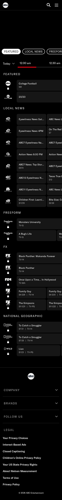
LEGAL (9, 429)
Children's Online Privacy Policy (22, 458)
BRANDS (10, 403)
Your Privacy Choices (15, 438)
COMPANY (12, 390)
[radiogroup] (31, 51)
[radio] (11, 51)
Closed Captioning (14, 451)
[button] (31, 119)
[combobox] (31, 207)
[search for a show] (49, 5)
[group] (31, 212)
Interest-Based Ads (14, 444)
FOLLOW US (13, 416)
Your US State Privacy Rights (20, 464)
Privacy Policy (11, 484)
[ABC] (5, 5)
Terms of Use (11, 477)
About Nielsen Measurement (20, 471)
